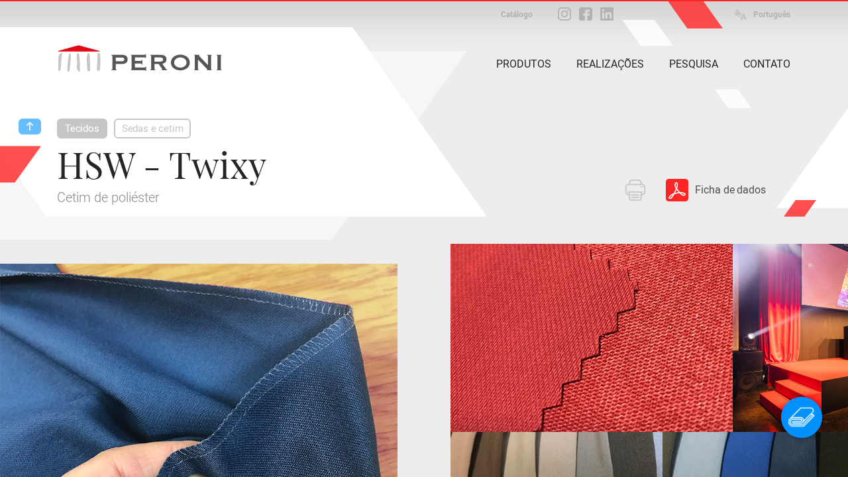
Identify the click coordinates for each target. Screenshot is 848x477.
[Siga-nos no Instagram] (564, 14)
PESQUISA (693, 64)
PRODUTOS (523, 64)
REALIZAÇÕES (610, 64)
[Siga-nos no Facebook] (585, 14)
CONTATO (766, 64)
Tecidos (82, 128)
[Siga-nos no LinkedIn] (606, 14)
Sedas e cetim (153, 128)
